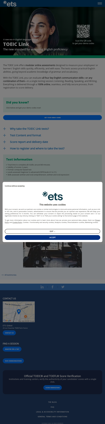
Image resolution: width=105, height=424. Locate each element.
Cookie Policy (17, 222)
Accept (52, 237)
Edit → (52, 231)
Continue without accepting (14, 186)
